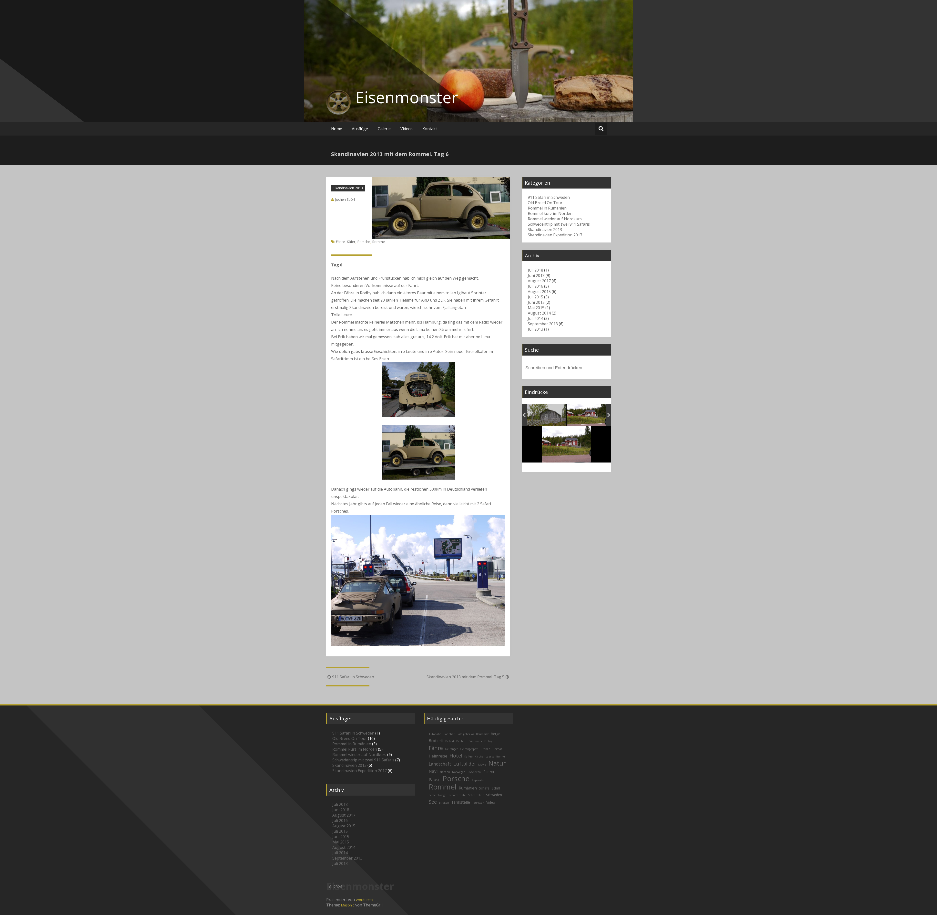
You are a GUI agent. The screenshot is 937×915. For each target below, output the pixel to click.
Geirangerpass (469, 749)
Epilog (488, 741)
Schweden (494, 794)
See (433, 802)
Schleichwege (437, 795)
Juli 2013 (535, 329)
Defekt (449, 741)
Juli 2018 (535, 270)
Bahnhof (449, 734)
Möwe (482, 764)
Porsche (363, 241)
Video (490, 802)
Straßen (444, 802)
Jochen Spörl (345, 199)
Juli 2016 (535, 286)
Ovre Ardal (474, 772)
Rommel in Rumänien (547, 208)
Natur (497, 763)
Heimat (497, 749)
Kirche (479, 756)
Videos (406, 128)
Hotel (455, 755)
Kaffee (468, 756)
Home (336, 128)
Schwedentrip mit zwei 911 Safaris (559, 224)
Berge (495, 733)
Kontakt (429, 128)
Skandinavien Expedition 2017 (555, 235)
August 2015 (539, 291)
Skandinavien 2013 (348, 188)
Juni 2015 (536, 302)
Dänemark (475, 741)
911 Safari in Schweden (353, 677)
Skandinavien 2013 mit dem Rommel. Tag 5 (465, 677)
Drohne (461, 741)
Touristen (478, 802)
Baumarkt (482, 734)
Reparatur (478, 780)
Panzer (489, 771)
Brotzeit (436, 740)
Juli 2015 (535, 297)
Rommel (379, 241)
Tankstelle (460, 802)
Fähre (340, 241)
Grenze (485, 749)
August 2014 (539, 313)
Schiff (496, 788)
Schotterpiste (457, 795)
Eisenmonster (407, 97)
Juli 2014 (535, 318)
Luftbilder (464, 763)
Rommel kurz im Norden (550, 213)
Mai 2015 (536, 307)
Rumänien (468, 788)
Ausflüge (360, 128)
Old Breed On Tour (545, 202)
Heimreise (438, 756)
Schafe (484, 788)
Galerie (384, 128)
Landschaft (440, 764)
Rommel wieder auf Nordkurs (555, 218)
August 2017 (539, 281)
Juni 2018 (536, 275)
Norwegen (458, 772)
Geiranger (451, 749)
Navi (433, 771)
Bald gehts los (465, 734)
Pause (434, 779)
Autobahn (435, 734)
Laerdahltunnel (496, 756)
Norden (445, 772)
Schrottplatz (476, 795)
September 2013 (543, 323)
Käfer (351, 241)
